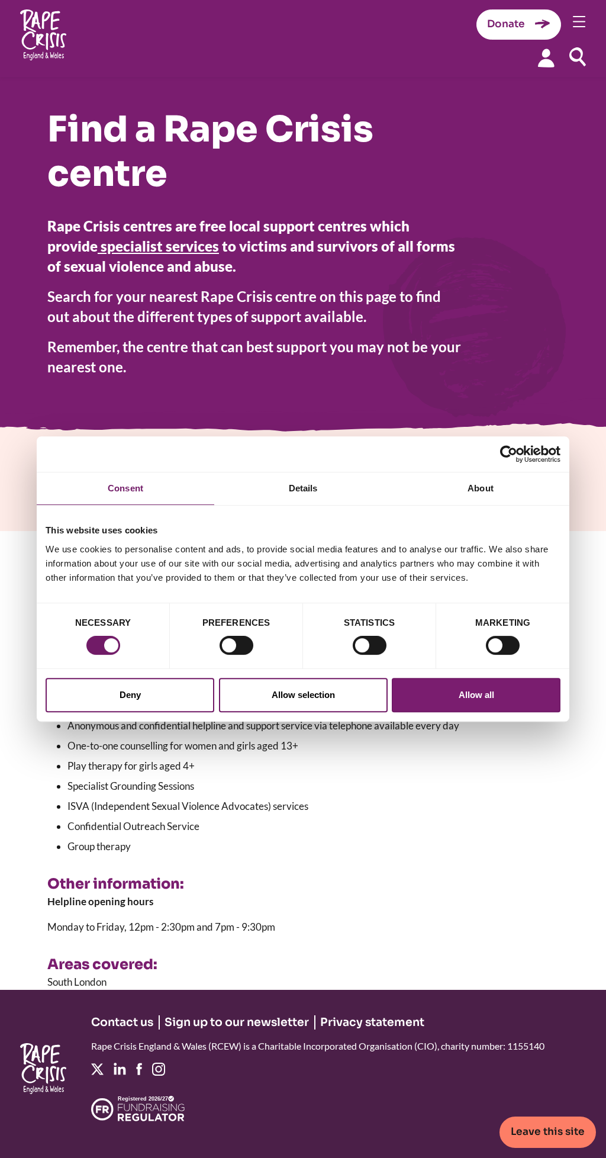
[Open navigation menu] (579, 21)
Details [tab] (303, 488)
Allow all (476, 695)
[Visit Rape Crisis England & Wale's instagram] (158, 1069)
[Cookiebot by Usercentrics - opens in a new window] (508, 454)
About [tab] (481, 488)
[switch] (236, 645)
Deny (130, 695)
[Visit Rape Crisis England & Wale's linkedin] (120, 1069)
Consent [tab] (125, 488)
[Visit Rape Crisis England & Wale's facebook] (139, 1069)
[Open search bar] (577, 56)
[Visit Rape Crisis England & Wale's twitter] (97, 1069)
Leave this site (548, 1131)
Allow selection (303, 695)
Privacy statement (372, 1022)
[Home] (43, 38)
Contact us (122, 1022)
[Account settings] (546, 57)
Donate (506, 24)
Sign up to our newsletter (237, 1022)
